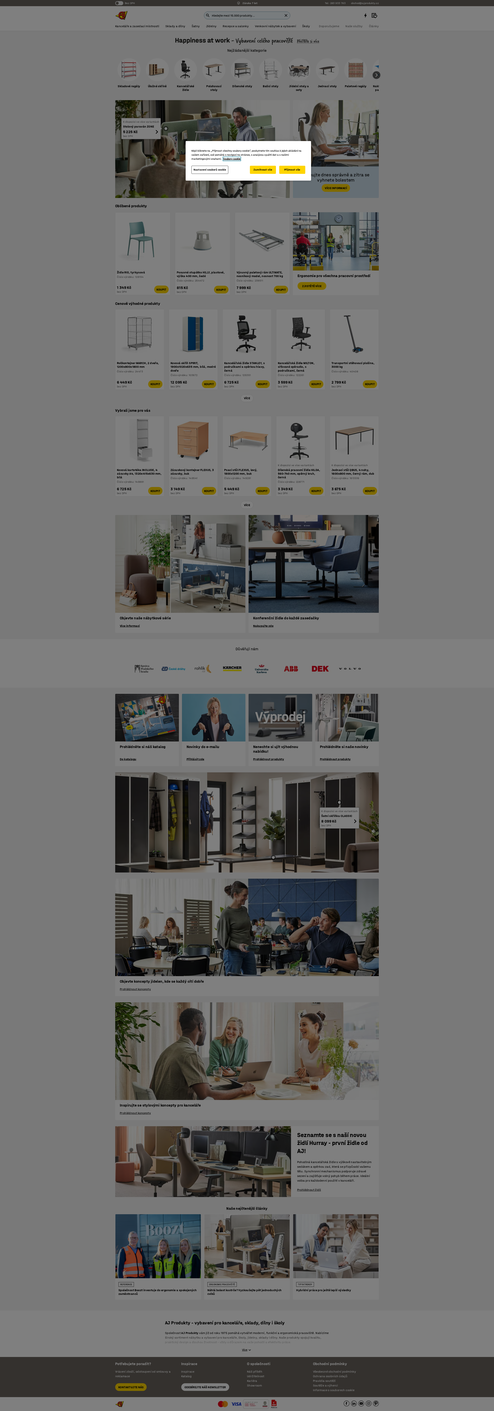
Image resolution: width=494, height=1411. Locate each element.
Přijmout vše (292, 169)
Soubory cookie (231, 159)
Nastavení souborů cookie (210, 169)
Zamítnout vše (263, 169)
